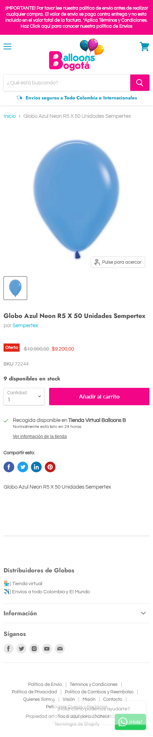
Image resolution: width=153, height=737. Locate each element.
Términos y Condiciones (93, 684)
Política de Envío (45, 684)
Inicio (10, 116)
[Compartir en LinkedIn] (36, 467)
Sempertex (25, 325)
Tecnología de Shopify (76, 723)
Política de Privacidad (34, 691)
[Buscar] (139, 83)
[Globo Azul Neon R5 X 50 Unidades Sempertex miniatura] (15, 288)
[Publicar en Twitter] (22, 467)
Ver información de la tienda (40, 436)
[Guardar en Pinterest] (50, 467)
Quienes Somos (39, 699)
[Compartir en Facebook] (9, 467)
